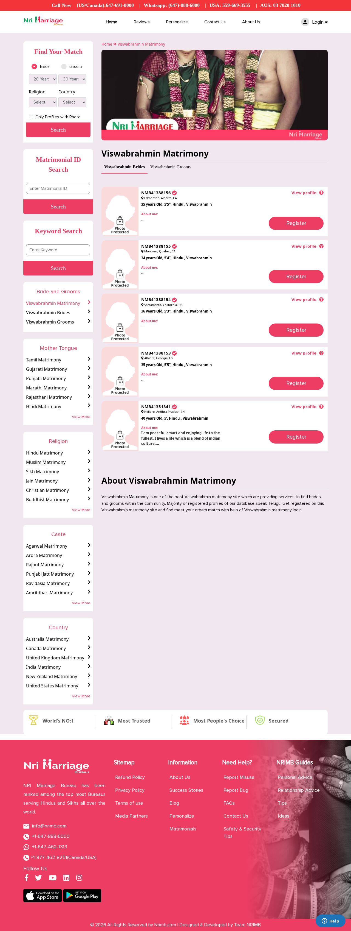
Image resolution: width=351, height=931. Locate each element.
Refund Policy (130, 777)
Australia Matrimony (47, 639)
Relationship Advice (299, 790)
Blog (174, 803)
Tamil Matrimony (43, 360)
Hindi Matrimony (43, 406)
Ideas (283, 816)
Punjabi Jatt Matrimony (50, 574)
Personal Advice (295, 777)
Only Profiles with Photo (58, 117)
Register (296, 223)
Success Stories (186, 790)
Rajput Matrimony (45, 565)
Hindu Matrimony (44, 453)
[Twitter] (38, 879)
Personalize (177, 22)
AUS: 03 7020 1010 (280, 5)
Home (111, 22)
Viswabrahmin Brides (48, 313)
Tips (282, 803)
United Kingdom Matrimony (55, 658)
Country (66, 92)
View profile (303, 192)
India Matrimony (43, 667)
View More (81, 416)
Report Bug (235, 790)
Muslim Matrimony (46, 462)
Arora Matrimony (44, 555)
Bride (44, 66)
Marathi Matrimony (46, 388)
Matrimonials (182, 829)
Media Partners (131, 816)
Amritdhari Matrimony (49, 593)
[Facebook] (26, 879)
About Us (251, 22)
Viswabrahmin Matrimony (53, 303)
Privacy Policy (130, 790)
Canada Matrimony (46, 648)
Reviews (142, 22)
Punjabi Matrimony (46, 378)
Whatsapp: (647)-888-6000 (172, 5)
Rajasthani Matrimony (49, 397)
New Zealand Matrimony (51, 676)
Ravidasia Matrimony (48, 583)
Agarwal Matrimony (46, 546)
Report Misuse (238, 777)
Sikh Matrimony (42, 472)
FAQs (229, 803)
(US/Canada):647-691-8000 (105, 5)
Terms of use (129, 803)
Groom (75, 66)
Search (58, 207)
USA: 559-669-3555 (230, 5)
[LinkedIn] (66, 879)
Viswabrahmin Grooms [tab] (170, 167)
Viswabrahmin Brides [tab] (124, 167)
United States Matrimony (52, 686)
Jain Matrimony (42, 481)
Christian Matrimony (47, 490)
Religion (37, 92)
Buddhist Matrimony (47, 500)
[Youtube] (52, 879)
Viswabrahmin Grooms (50, 322)
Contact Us (215, 22)
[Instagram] (79, 879)
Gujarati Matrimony (46, 369)
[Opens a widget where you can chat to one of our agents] (330, 921)
